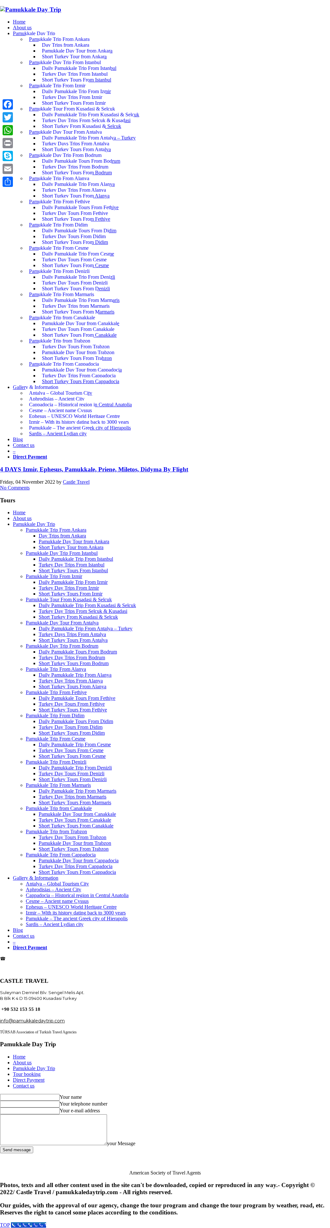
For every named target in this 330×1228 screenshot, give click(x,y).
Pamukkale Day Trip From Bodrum (62, 646)
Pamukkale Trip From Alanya (56, 669)
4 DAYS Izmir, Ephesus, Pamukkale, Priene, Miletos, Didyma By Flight (94, 469)
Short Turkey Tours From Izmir (70, 593)
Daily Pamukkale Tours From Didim (76, 721)
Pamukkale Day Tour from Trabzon (75, 843)
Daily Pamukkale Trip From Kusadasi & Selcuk (87, 605)
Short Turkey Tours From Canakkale (76, 825)
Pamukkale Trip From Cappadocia (61, 854)
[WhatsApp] (7, 130)
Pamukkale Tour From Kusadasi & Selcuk (69, 599)
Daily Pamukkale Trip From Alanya (75, 675)
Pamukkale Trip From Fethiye (56, 692)
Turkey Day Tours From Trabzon (72, 837)
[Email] (7, 168)
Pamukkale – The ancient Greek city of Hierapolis (77, 918)
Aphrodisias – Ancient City (53, 889)
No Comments (15, 487)
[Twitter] (7, 117)
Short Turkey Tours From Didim (72, 733)
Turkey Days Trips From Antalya (72, 634)
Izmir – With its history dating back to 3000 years (76, 912)
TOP (5, 1225)
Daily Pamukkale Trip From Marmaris (77, 791)
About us (22, 518)
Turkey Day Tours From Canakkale (75, 820)
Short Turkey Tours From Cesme (72, 756)
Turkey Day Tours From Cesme (71, 750)
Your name (71, 1097)
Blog (18, 930)
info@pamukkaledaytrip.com (32, 969)
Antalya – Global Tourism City (57, 883)
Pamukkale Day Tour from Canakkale (77, 814)
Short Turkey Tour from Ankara (71, 547)
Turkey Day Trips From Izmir (69, 588)
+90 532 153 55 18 (24, 958)
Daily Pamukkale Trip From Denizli (75, 767)
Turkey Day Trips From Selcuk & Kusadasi (83, 611)
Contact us (23, 936)
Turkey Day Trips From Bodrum (72, 657)
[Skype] (7, 156)
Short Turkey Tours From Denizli (73, 779)
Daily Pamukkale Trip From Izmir (73, 582)
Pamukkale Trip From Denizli (56, 762)
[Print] (7, 143)
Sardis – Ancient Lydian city (54, 924)
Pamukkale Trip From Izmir (54, 576)
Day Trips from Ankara (62, 535)
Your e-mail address (80, 1110)
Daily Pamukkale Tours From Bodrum (78, 651)
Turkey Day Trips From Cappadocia (75, 866)
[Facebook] (7, 104)
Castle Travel (76, 482)
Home (19, 512)
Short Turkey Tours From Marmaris (75, 802)
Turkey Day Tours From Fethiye (72, 704)
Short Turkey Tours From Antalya (73, 640)
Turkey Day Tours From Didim (70, 727)
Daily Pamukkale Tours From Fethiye (77, 698)
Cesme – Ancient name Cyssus (57, 901)
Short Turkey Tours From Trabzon (74, 849)
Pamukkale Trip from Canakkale (59, 808)
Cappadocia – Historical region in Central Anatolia (77, 895)
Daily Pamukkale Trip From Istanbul (76, 559)
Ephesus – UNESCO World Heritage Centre (71, 907)
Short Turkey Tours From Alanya (72, 686)
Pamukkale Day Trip (34, 524)
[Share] (7, 181)
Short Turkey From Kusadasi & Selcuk (78, 617)
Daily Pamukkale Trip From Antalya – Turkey (85, 628)
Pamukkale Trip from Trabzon (56, 831)
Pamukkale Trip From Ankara (56, 530)
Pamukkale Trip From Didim (55, 715)
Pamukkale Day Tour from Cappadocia (79, 860)
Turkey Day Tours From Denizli (71, 773)
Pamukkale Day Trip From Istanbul (62, 553)
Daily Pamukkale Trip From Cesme (75, 744)
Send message (17, 1149)
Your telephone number (83, 1104)
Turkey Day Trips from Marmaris (72, 796)
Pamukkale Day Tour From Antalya (62, 622)
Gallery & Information (35, 878)
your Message (121, 1143)
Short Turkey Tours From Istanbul (73, 570)
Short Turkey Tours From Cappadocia (77, 872)
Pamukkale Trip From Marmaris (58, 785)
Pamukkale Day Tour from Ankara (74, 541)
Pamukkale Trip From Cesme (55, 738)
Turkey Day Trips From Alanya (71, 680)
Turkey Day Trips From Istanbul (71, 564)
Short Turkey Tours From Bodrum (74, 663)
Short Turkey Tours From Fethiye (73, 709)
